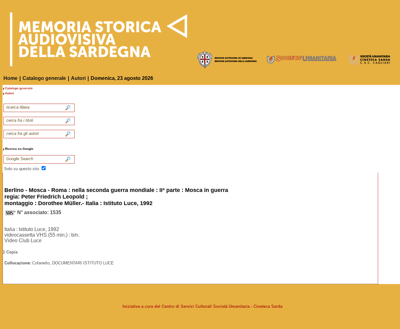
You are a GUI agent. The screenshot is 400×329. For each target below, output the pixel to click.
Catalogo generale (44, 78)
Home (10, 78)
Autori (78, 78)
